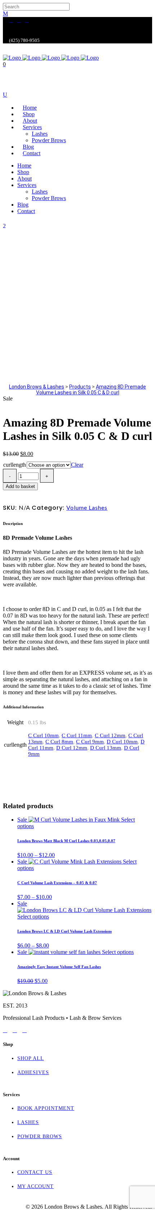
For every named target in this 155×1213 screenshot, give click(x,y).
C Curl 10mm (43, 735)
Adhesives (33, 1072)
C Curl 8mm (59, 742)
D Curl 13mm (105, 748)
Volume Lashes (86, 507)
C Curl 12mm (110, 735)
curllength (14, 465)
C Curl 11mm (77, 735)
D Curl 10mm (122, 742)
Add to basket (20, 486)
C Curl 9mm (90, 742)
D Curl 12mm (71, 748)
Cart (8, 89)
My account (35, 1186)
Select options (33, 916)
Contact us (34, 1172)
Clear (77, 465)
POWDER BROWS (39, 1136)
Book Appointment (45, 1108)
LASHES (28, 1122)
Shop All (30, 1058)
